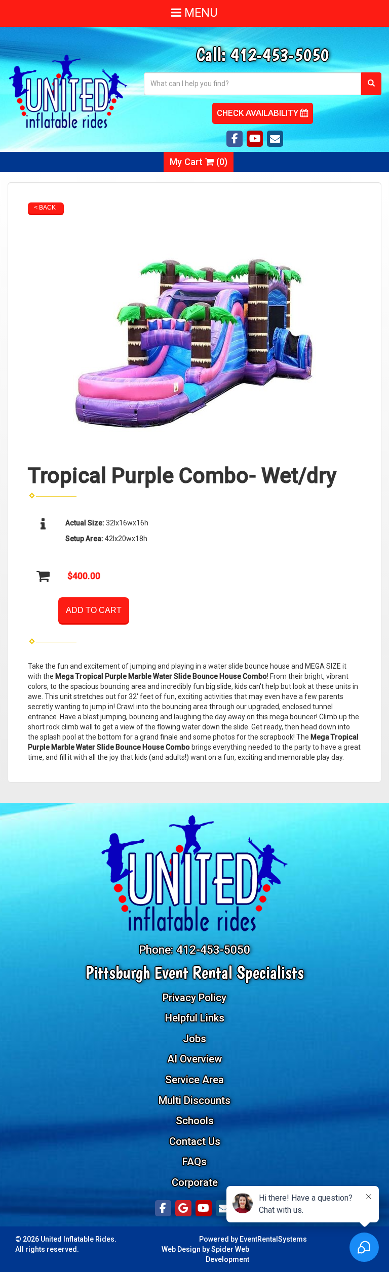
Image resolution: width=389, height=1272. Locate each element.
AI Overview (194, 1059)
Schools (195, 1121)
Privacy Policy (194, 998)
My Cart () (198, 161)
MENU (199, 13)
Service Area (194, 1080)
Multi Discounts (194, 1100)
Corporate (195, 1182)
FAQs (194, 1162)
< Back (45, 207)
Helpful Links (194, 1018)
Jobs (194, 1039)
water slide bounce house (249, 666)
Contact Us (194, 1141)
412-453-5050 (279, 54)
